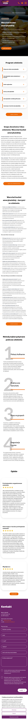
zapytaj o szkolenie (14, 114)
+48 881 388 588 (7, 620)
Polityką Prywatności (9, 683)
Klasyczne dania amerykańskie (11, 69)
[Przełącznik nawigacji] (26, 3)
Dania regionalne (8, 84)
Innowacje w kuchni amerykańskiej (12, 106)
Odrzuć (14, 713)
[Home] (2, 13)
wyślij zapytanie (6, 48)
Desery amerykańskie (9, 91)
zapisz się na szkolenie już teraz (14, 183)
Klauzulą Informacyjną (19, 682)
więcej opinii (14, 593)
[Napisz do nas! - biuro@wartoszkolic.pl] (22, 3)
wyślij (21, 690)
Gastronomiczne (7, 12)
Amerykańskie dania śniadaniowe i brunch (12, 77)
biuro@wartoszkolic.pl (9, 621)
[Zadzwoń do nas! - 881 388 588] (19, 3)
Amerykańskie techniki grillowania (12, 98)
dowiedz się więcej (14, 323)
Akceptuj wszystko (14, 717)
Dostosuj (14, 709)
